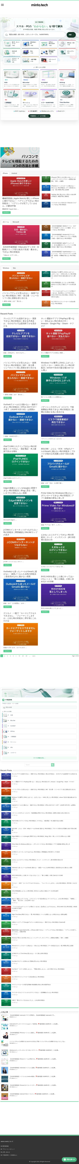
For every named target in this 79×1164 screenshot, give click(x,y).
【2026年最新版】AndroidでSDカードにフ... (22, 1094)
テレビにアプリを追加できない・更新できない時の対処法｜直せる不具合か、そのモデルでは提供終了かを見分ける (44, 774)
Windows (6, 268)
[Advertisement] (63, 10)
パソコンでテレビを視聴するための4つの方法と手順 (24, 1041)
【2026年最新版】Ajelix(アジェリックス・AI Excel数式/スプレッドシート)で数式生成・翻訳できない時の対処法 (63, 245)
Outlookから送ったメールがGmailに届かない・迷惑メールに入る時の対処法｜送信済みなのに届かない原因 (20, 574)
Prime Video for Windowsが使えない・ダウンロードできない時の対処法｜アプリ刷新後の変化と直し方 (58, 495)
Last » (33, 656)
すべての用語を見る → (39, 758)
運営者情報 (5, 1146)
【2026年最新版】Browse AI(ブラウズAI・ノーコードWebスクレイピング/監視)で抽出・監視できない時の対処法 (63, 236)
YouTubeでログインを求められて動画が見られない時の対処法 (29, 961)
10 (19, 656)
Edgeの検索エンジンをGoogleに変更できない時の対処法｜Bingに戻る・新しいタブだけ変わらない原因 (20, 490)
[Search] (52, 764)
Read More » (6, 212)
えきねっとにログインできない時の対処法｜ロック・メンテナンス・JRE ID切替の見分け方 (58, 537)
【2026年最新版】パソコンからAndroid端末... (22, 1076)
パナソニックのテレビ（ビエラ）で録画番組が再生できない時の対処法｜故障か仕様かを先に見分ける (57, 409)
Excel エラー (61, 111)
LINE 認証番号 (33, 111)
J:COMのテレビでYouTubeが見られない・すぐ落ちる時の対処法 (30, 953)
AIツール (6, 222)
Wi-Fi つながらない (20, 111)
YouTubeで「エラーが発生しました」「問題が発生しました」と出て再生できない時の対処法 (38, 969)
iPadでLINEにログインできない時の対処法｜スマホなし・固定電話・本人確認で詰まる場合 (20, 448)
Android (14, 173)
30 (26, 656)
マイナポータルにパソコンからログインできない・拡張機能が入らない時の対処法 (35, 992)
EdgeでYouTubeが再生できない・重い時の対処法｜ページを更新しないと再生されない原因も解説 (39, 914)
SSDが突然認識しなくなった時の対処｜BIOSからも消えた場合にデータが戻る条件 (63, 284)
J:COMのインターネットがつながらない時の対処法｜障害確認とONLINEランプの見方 (20, 532)
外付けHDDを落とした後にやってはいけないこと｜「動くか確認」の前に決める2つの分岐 (57, 579)
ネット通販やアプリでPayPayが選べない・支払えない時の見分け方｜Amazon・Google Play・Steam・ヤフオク (43, 781)
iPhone (5, 173)
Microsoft (16, 222)
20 (23, 656)
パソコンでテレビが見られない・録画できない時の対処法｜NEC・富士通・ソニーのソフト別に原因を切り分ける (20, 295)
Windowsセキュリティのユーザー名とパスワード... (24, 1050)
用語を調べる (70, 1159)
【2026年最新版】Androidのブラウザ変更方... (22, 1015)
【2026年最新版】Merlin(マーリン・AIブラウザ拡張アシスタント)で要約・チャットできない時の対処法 (63, 228)
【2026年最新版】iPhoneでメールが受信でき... (23, 1059)
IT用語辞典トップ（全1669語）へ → (39, 116)
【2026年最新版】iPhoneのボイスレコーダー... (23, 1085)
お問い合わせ (6, 1152)
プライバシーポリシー (8, 1149)
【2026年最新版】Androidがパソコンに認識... (22, 1067)
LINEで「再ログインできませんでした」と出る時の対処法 (28, 1000)
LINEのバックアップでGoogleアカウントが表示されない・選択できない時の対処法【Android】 (39, 922)
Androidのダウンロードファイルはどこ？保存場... (24, 1024)
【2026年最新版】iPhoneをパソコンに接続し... (23, 1032)
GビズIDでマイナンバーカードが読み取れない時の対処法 (28, 977)
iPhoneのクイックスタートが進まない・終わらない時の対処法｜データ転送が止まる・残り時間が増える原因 (63, 187)
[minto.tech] (39, 4)
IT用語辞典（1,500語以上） (10, 1155)
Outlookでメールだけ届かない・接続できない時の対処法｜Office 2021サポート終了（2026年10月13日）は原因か (20, 407)
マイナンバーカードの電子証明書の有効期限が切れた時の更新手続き (31, 984)
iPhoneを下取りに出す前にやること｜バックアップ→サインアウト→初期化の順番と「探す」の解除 (63, 179)
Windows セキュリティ (47, 111)
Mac (14, 268)
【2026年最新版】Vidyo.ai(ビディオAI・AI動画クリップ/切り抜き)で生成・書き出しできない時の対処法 (20, 249)
